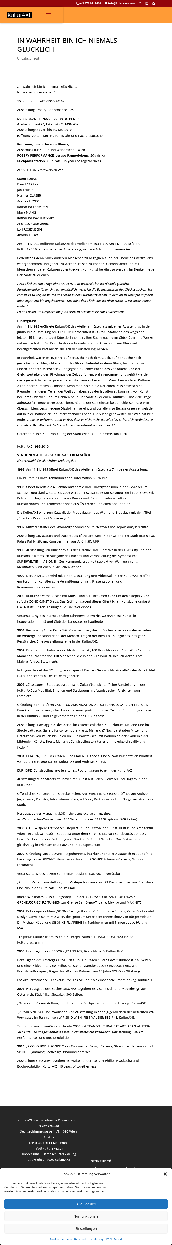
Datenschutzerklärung (89, 1239)
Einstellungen (86, 1228)
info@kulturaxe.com (49, 1148)
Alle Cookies (86, 1204)
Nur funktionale (86, 1216)
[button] (165, 1174)
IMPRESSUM (114, 1239)
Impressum (30, 1154)
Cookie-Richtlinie (61, 1239)
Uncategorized (28, 58)
